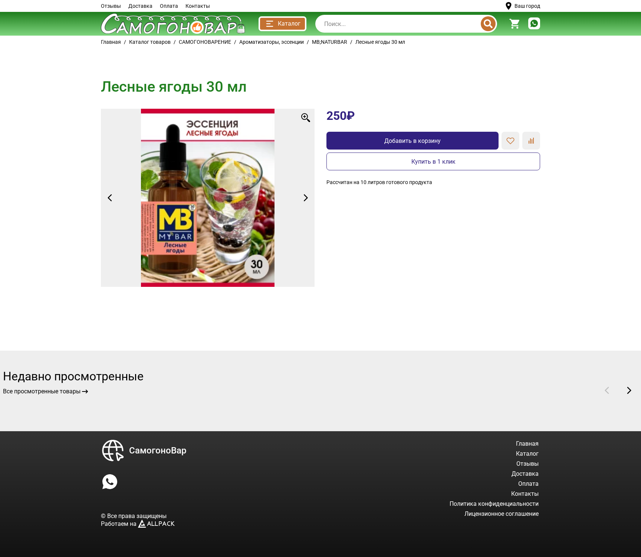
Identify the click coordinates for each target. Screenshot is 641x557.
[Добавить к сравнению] (531, 141)
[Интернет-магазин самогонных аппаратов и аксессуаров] (173, 23)
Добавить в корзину (412, 140)
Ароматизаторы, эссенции (271, 42)
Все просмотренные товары (41, 391)
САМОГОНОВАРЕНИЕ (205, 42)
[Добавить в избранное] (510, 141)
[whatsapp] (534, 23)
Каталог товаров (150, 42)
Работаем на (119, 523)
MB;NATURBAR (329, 42)
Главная (111, 42)
